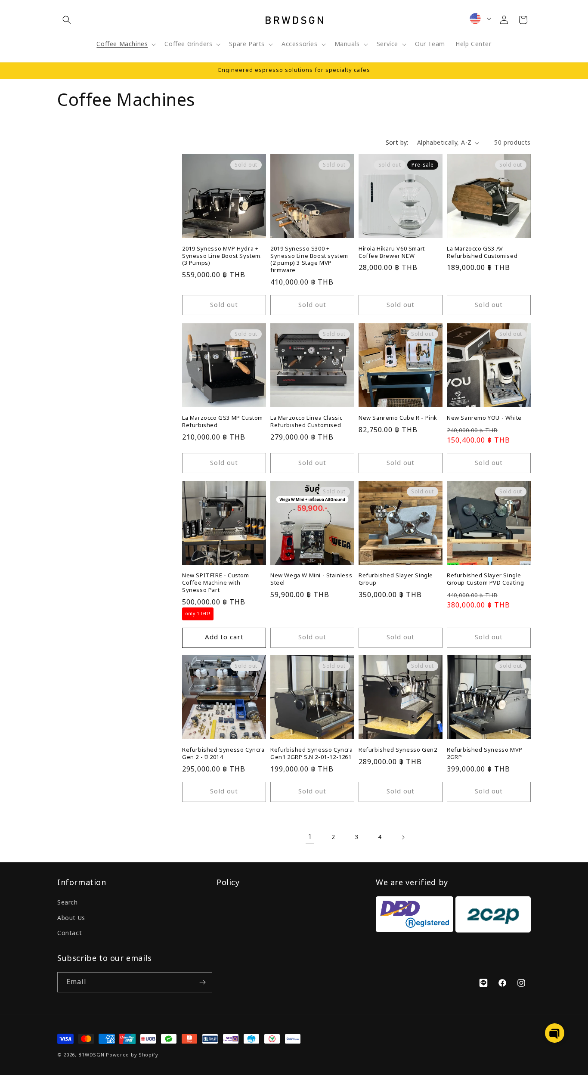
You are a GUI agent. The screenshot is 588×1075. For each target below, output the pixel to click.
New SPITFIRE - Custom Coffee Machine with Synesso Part (215, 583)
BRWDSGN (91, 1055)
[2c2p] (492, 916)
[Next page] (402, 837)
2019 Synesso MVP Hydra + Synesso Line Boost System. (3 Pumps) (222, 256)
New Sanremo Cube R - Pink (398, 418)
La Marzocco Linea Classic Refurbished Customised (306, 422)
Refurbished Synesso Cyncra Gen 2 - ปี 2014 (223, 754)
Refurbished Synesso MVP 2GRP (485, 754)
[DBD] (414, 916)
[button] (66, 19)
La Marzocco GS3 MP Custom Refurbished (222, 422)
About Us (71, 918)
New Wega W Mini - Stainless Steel (311, 579)
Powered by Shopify (132, 1055)
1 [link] (310, 837)
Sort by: (397, 142)
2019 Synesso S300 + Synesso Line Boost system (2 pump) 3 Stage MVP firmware (309, 260)
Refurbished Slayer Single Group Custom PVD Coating (485, 579)
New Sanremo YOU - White (484, 418)
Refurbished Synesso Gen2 (398, 750)
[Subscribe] (202, 982)
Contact (69, 933)
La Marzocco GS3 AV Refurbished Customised (482, 252)
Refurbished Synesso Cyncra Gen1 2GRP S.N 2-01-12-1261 (311, 754)
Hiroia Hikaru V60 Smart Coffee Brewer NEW (392, 252)
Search (67, 902)
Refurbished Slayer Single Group (396, 579)
